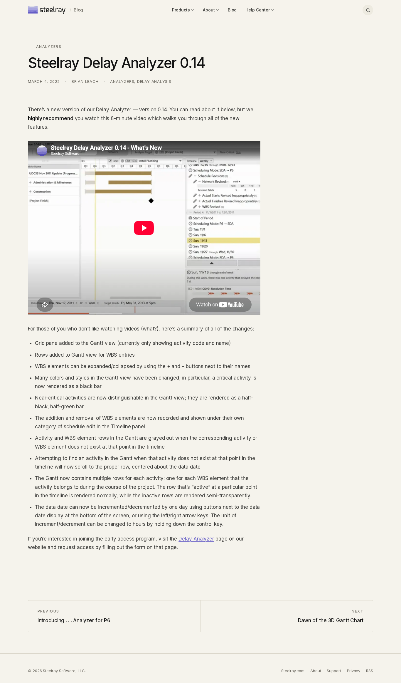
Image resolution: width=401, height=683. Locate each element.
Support (334, 670)
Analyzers (122, 81)
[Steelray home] (47, 10)
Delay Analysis (154, 81)
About (315, 670)
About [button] (209, 9)
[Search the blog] (368, 10)
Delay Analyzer (196, 539)
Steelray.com (292, 670)
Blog (78, 10)
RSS (369, 670)
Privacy (353, 670)
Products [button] (181, 9)
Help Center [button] (257, 9)
